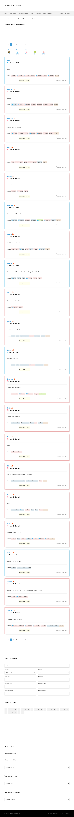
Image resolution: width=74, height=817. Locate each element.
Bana (17, 509)
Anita (9, 147)
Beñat (17, 336)
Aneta (30, 162)
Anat (13, 162)
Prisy (40, 481)
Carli (48, 538)
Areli (23, 249)
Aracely (21, 191)
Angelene (45, 104)
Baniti (13, 336)
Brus (33, 481)
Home (6, 18)
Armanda (27, 220)
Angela (20, 75)
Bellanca (14, 451)
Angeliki (51, 133)
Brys (37, 481)
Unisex (35, 52)
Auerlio (19, 278)
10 (25, 44)
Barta (18, 423)
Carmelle (43, 625)
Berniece (30, 394)
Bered (31, 423)
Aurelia (9, 234)
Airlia (13, 249)
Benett (26, 336)
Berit (36, 423)
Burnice (43, 394)
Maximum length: (42, 690)
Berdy (27, 423)
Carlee (35, 538)
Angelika (45, 133)
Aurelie (36, 249)
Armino (53, 220)
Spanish (25, 18)
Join (61, 13)
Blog (6, 13)
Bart (14, 423)
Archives (50, 813)
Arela (17, 249)
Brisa (9, 466)
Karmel (56, 625)
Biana (40, 509)
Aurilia (39, 278)
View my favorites (11, 753)
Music (32, 13)
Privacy (56, 813)
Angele (27, 75)
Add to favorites (62, 80)
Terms (61, 813)
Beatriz (9, 292)
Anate (21, 162)
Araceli (9, 176)
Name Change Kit (47, 13)
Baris (13, 481)
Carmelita (29, 625)
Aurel (31, 249)
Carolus (24, 567)
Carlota (9, 582)
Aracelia (14, 191)
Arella (26, 249)
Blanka (19, 451)
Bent (42, 365)
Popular (32, 18)
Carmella (37, 625)
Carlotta (20, 596)
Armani (41, 220)
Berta (9, 408)
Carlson (14, 567)
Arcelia (26, 191)
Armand (22, 220)
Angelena (39, 104)
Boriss (23, 481)
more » (57, 75)
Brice (29, 481)
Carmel (15, 625)
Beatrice (15, 307)
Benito (38, 336)
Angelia (52, 75)
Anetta (34, 162)
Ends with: (40, 676)
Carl (29, 538)
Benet (21, 336)
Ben (23, 509)
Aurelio (42, 249)
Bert (41, 423)
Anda (25, 162)
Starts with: (7, 676)
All (9, 52)
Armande (33, 220)
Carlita (13, 596)
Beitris (20, 307)
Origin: (40, 669)
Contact (67, 813)
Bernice (23, 394)
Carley (41, 538)
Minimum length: (9, 690)
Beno (36, 509)
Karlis (29, 567)
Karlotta (25, 596)
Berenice (10, 379)
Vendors (38, 13)
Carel (18, 538)
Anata (17, 162)
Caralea (14, 538)
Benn (32, 509)
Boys (17, 52)
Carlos (9, 553)
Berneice (15, 394)
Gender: (6, 669)
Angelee (33, 75)
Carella (23, 538)
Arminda (48, 220)
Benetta (31, 336)
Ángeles (40, 75)
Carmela (10, 610)
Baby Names (13, 13)
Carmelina (21, 625)
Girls (26, 52)
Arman (15, 220)
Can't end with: (42, 683)
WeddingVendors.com (13, 5)
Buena (9, 495)
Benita (9, 321)
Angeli (45, 75)
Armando (10, 205)
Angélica (10, 118)
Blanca (9, 437)
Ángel (9, 60)
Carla (9, 524)
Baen (13, 509)
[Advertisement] (37, 34)
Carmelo (51, 625)
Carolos (19, 567)
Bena (28, 509)
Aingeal (14, 75)
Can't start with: (8, 683)
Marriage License (23, 13)
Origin (19, 18)
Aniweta (40, 162)
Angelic (40, 133)
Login (68, 13)
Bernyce (36, 394)
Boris (19, 481)
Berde (22, 423)
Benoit (42, 336)
